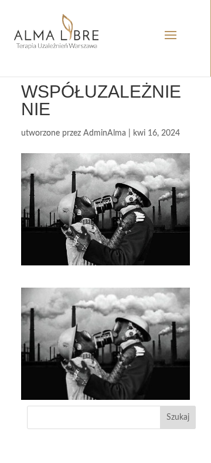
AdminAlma (104, 133)
